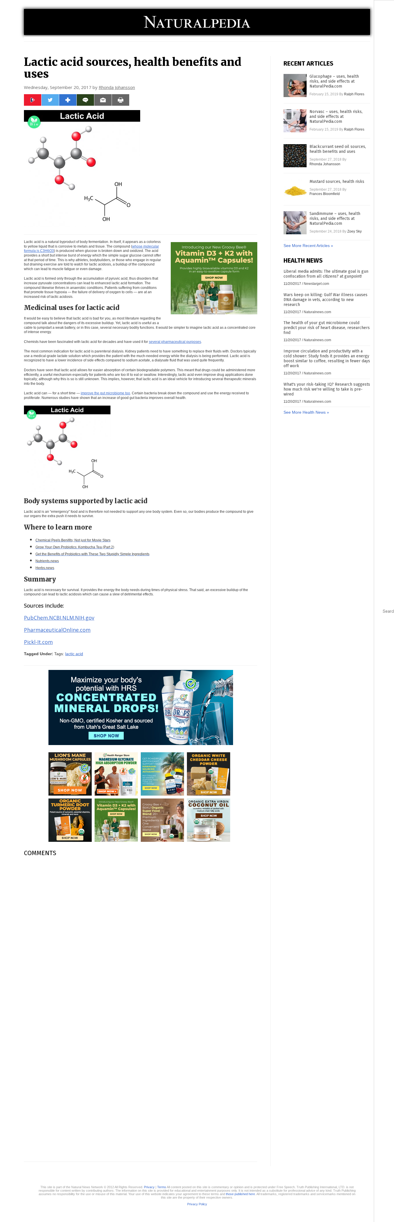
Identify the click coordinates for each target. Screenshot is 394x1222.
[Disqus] (140, 933)
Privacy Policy (197, 1204)
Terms (161, 1187)
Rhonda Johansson (117, 87)
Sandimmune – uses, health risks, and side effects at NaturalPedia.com (334, 218)
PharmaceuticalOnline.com (57, 629)
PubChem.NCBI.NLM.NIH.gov (59, 617)
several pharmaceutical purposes (175, 342)
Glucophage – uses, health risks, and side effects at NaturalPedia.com (334, 81)
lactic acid (74, 653)
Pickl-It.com (38, 641)
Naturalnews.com (317, 312)
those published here (240, 1194)
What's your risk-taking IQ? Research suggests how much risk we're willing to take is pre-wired (327, 389)
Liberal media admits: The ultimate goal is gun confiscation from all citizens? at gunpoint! (326, 274)
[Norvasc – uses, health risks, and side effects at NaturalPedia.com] (295, 120)
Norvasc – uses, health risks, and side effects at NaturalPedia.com (336, 116)
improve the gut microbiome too (105, 393)
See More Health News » (306, 412)
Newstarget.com (316, 284)
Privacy (149, 1187)
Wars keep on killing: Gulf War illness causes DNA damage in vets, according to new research (325, 299)
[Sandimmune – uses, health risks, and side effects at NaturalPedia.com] (295, 222)
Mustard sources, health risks (336, 181)
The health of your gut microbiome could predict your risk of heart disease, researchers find (327, 327)
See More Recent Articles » (308, 245)
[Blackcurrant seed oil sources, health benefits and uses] (295, 155)
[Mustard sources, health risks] (295, 190)
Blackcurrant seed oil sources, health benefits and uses (337, 149)
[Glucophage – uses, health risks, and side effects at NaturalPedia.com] (295, 85)
